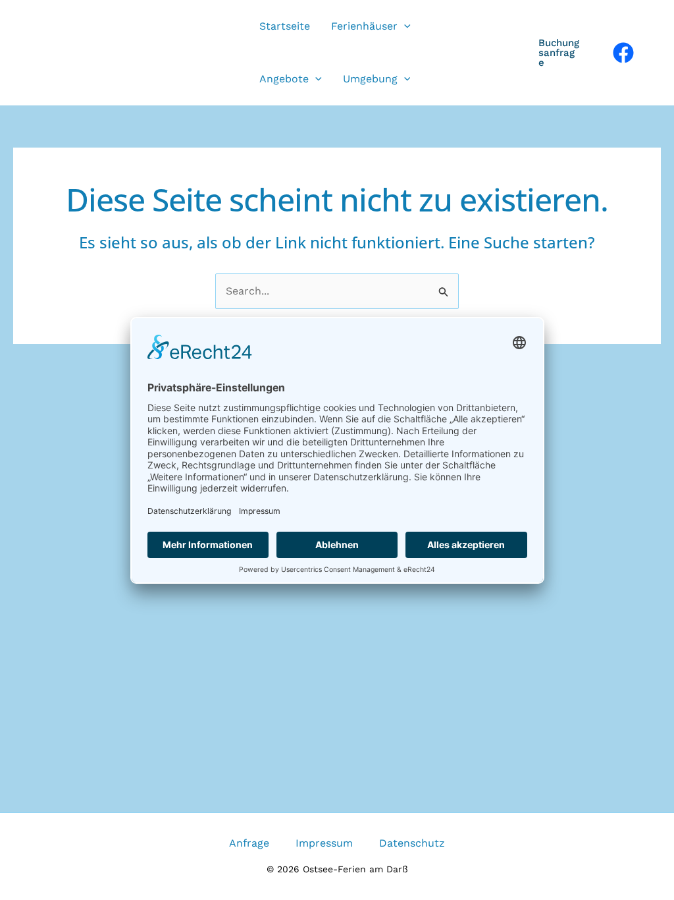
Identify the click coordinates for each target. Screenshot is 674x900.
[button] (404, 26)
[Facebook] (623, 53)
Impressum (324, 843)
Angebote (284, 78)
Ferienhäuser (364, 26)
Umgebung (370, 78)
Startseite (284, 26)
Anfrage (249, 843)
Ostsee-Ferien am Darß (137, 52)
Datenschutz (412, 843)
